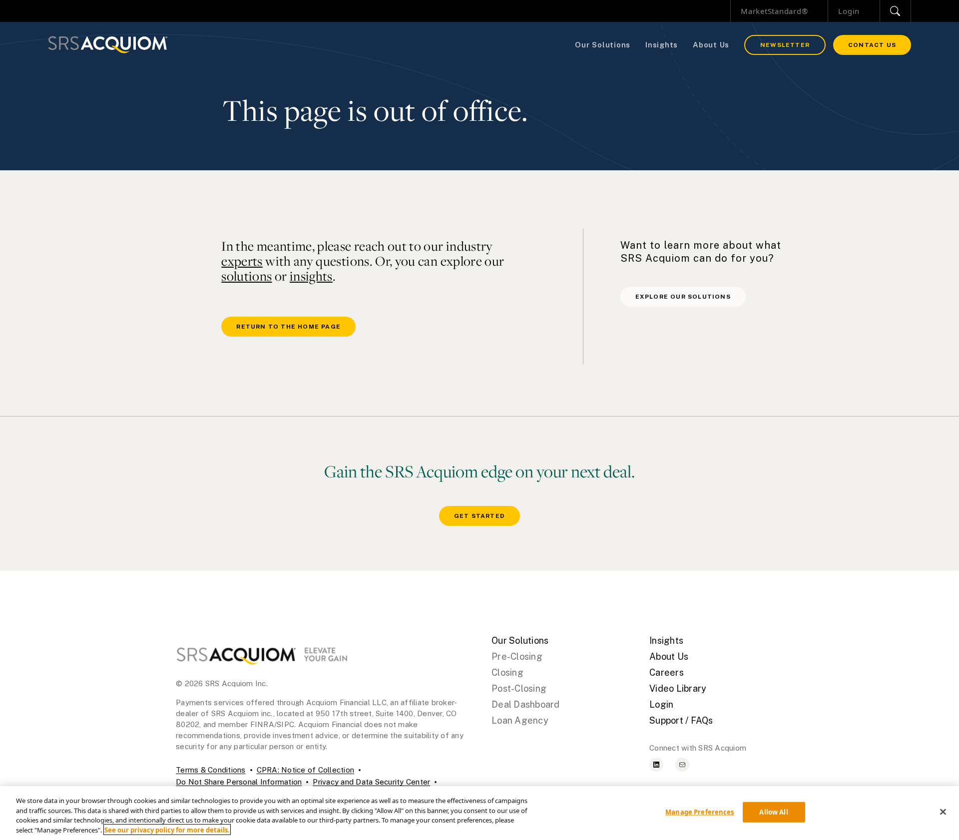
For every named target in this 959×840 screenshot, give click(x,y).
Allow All (773, 812)
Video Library (677, 688)
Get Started (479, 515)
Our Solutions (602, 44)
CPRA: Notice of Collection (306, 770)
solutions (246, 276)
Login (849, 11)
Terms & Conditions (211, 770)
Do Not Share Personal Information (239, 782)
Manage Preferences (699, 812)
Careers (666, 672)
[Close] (943, 812)
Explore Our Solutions (683, 296)
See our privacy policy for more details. (167, 829)
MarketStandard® (774, 11)
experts (242, 261)
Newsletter (785, 44)
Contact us (872, 44)
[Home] (108, 44)
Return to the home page (288, 326)
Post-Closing (518, 688)
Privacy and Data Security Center (371, 782)
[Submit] (895, 11)
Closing (507, 672)
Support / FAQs (681, 720)
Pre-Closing (516, 656)
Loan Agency (519, 720)
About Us (711, 44)
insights (311, 276)
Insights (661, 44)
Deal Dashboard (525, 704)
